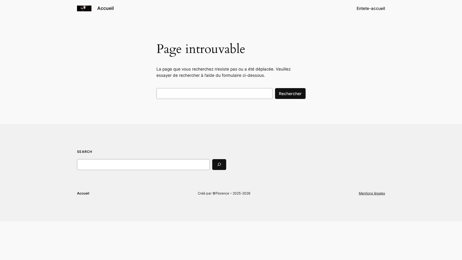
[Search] (219, 164)
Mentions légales (372, 193)
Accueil (105, 8)
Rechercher (290, 93)
